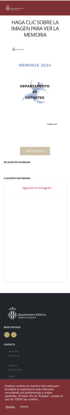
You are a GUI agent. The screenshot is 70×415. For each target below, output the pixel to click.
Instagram (14, 335)
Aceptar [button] (24, 406)
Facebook (7, 335)
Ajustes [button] (10, 406)
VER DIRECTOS (35, 151)
